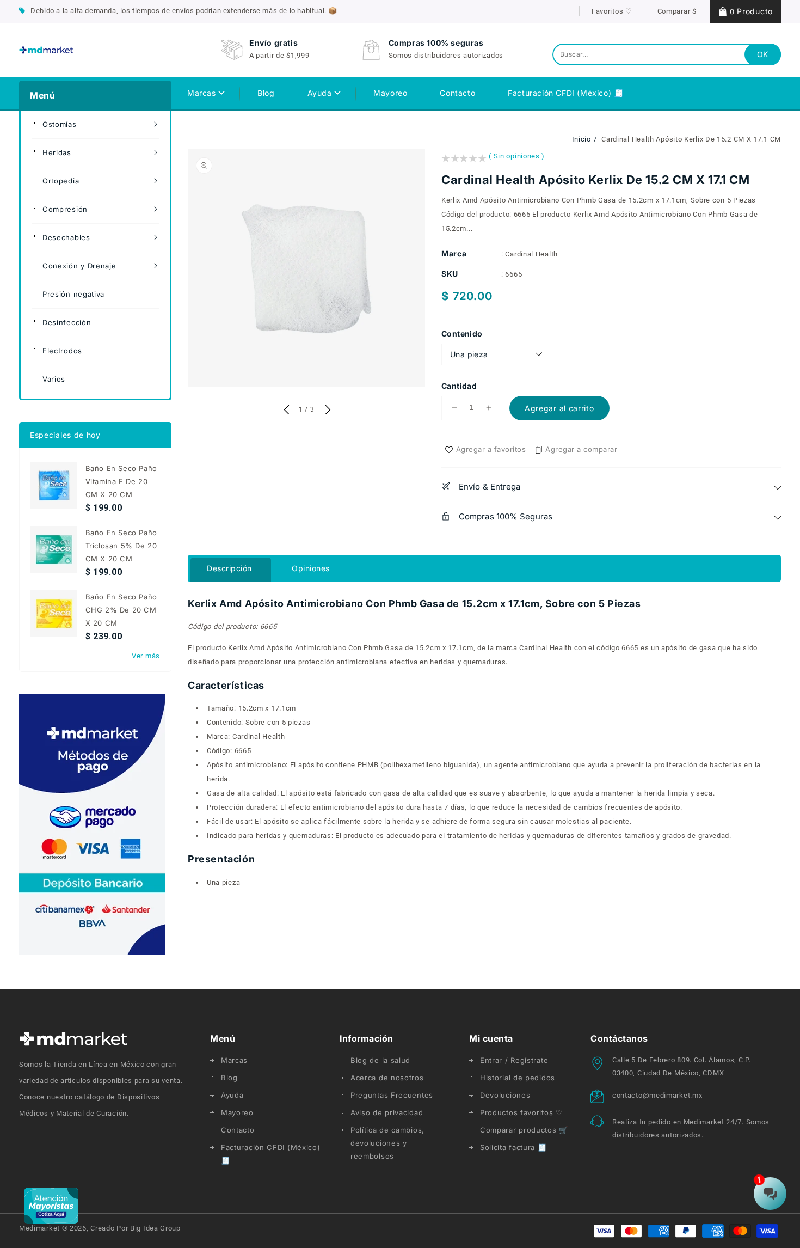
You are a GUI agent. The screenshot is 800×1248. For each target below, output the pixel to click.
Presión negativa (73, 294)
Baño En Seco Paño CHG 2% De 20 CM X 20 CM (121, 609)
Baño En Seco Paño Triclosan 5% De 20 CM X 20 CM (121, 545)
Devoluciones (505, 1095)
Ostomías (59, 124)
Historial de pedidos (517, 1077)
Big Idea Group (155, 1228)
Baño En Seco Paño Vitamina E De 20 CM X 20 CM (121, 481)
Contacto (238, 1129)
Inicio (581, 139)
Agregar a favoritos (491, 449)
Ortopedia (60, 180)
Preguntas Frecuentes (391, 1095)
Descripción (229, 568)
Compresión (65, 209)
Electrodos (62, 350)
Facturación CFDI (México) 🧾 (271, 1154)
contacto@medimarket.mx (657, 1095)
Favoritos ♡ (612, 11)
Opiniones (311, 568)
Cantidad (459, 385)
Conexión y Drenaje (79, 265)
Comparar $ (677, 11)
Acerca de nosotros (387, 1077)
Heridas (56, 152)
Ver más (146, 656)
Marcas (202, 92)
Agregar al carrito (559, 408)
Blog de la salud (380, 1060)
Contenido (462, 333)
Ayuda (321, 92)
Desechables (66, 237)
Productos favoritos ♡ (521, 1112)
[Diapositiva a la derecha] (326, 410)
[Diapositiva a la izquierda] (286, 410)
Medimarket (39, 1228)
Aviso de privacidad (386, 1112)
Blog (229, 1077)
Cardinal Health (531, 254)
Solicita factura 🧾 (513, 1147)
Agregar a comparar (581, 449)
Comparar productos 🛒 (524, 1129)
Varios (53, 379)
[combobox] (666, 54)
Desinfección (66, 322)
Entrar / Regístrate (514, 1060)
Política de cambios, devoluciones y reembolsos (387, 1142)
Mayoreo (237, 1112)
